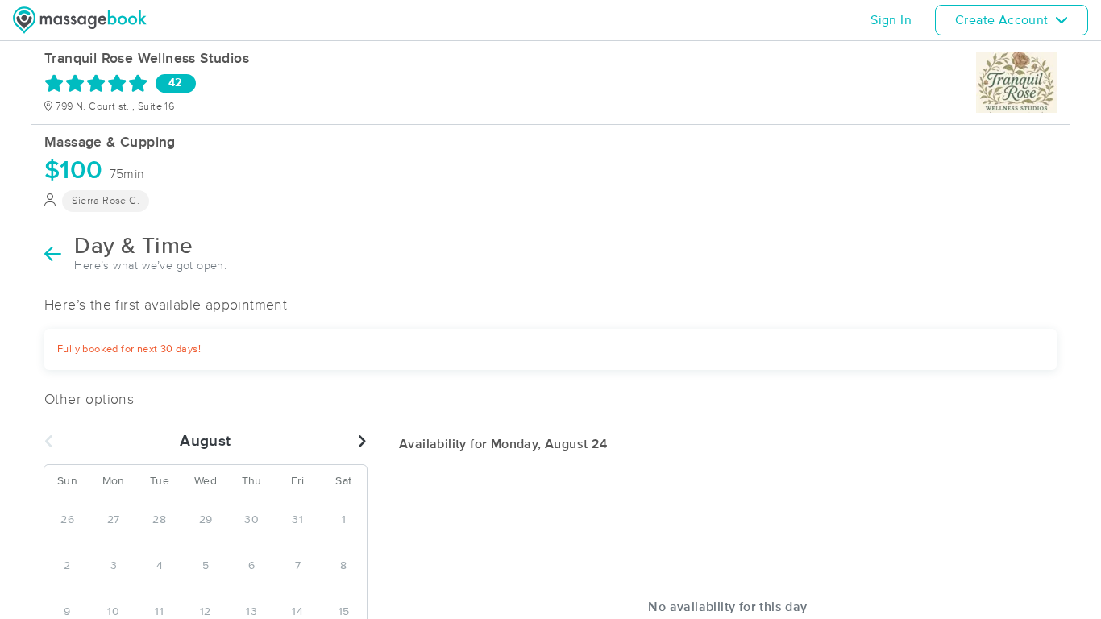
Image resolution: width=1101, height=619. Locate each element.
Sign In (891, 20)
